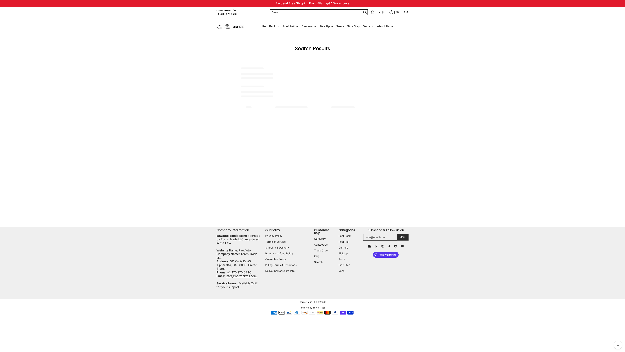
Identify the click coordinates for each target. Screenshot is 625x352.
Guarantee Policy (275, 259)
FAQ (316, 256)
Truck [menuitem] (340, 26)
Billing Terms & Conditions (281, 265)
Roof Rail (344, 241)
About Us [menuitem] (383, 26)
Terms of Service (275, 241)
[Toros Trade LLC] (230, 26)
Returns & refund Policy (279, 253)
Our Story (320, 238)
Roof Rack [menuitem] (269, 26)
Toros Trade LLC (308, 302)
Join (402, 237)
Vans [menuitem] (366, 26)
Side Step (344, 265)
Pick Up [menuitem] (324, 26)
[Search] (365, 12)
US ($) (405, 12)
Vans (341, 270)
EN (397, 12)
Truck (342, 259)
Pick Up (343, 253)
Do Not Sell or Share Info (280, 270)
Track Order (321, 250)
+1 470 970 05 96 (239, 272)
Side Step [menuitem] (353, 26)
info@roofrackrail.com (241, 276)
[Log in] (391, 12)
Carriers (343, 247)
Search (318, 262)
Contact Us (321, 244)
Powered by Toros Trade (312, 307)
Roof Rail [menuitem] (289, 26)
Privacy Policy (273, 235)
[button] (369, 246)
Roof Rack (345, 235)
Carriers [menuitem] (307, 26)
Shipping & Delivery (277, 247)
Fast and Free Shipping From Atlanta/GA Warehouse (312, 3)
